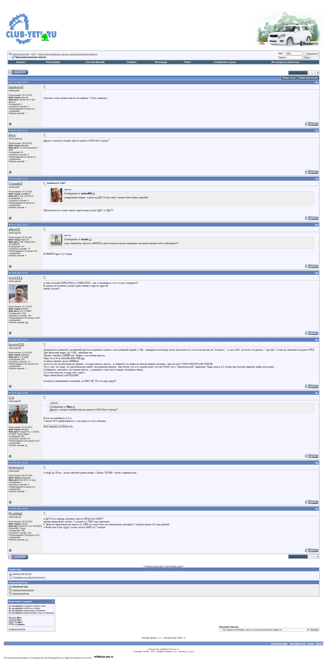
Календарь (161, 62)
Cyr (11, 398)
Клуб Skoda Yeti (298, 643)
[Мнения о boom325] (26, 368)
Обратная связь (279, 643)
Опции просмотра (308, 78)
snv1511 (16, 278)
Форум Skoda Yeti (20, 54)
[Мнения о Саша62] (26, 207)
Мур (12, 135)
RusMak (15, 514)
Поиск (187, 62)
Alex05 (14, 229)
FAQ (33, 54)
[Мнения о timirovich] (26, 491)
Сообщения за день (225, 62)
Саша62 (16, 184)
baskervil (16, 87)
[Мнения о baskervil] (26, 113)
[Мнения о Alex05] (26, 255)
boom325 (16, 345)
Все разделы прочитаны (285, 62)
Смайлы (13, 620)
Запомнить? (312, 54)
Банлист (21, 62)
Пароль (282, 57)
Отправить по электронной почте (29, 577)
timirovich (16, 468)
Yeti (67, 658)
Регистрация (53, 62)
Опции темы (289, 78)
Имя (280, 53)
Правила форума (17, 629)
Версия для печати (22, 574)
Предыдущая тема (154, 566)
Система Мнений (95, 62)
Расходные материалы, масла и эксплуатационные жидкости (67, 54)
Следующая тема (173, 566)
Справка (131, 62)
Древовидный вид (20, 593)
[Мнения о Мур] (26, 161)
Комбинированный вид (23, 590)
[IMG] (11, 622)
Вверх (319, 643)
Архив (311, 643)
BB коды (13, 617)
